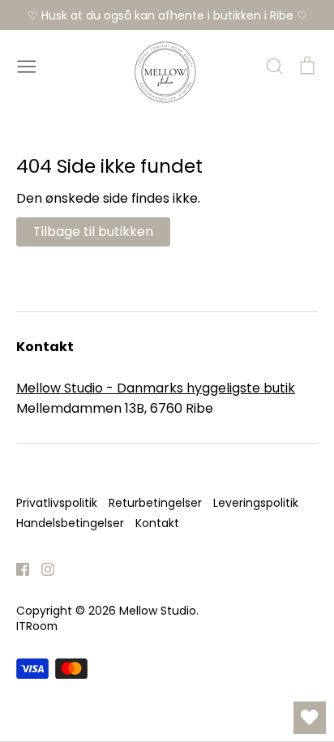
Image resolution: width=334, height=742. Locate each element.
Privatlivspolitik (56, 503)
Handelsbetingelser (70, 523)
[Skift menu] (26, 64)
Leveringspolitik (255, 503)
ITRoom (37, 626)
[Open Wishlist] (309, 717)
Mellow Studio (157, 611)
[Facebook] (16, 568)
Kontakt (157, 523)
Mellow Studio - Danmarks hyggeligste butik (155, 388)
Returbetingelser (155, 503)
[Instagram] (41, 568)
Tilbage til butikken (93, 231)
